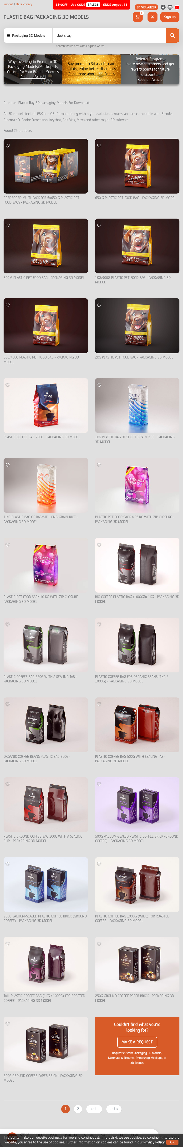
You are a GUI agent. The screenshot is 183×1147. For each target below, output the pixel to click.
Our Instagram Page (170, 7)
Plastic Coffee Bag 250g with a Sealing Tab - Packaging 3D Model (40, 679)
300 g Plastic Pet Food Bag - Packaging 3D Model (44, 278)
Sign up (170, 17)
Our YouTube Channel (176, 7)
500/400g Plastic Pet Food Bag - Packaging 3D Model (41, 359)
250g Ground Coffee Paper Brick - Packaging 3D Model (134, 998)
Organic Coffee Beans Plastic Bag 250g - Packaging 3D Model (37, 759)
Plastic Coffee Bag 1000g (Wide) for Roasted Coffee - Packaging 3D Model (132, 918)
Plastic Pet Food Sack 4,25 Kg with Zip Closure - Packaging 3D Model (134, 519)
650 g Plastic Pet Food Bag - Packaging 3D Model (135, 198)
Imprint (8, 4)
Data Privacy (24, 4)
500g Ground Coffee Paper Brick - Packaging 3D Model (43, 1078)
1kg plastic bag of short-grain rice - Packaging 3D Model (135, 439)
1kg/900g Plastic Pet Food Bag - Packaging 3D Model (133, 280)
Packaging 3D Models (28, 35)
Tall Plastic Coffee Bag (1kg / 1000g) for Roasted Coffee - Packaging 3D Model (44, 998)
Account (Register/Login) (152, 17)
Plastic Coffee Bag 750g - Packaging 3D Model (42, 437)
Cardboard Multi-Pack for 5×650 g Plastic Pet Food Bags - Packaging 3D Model (41, 200)
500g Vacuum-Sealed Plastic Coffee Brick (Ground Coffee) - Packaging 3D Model (136, 839)
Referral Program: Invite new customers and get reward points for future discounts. (150, 69)
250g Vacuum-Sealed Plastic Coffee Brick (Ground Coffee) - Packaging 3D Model (45, 918)
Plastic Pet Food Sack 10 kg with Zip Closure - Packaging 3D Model (42, 599)
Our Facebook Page (163, 7)
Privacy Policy (154, 1142)
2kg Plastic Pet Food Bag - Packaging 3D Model (134, 357)
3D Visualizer (146, 7)
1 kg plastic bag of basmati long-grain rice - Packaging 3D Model (41, 519)
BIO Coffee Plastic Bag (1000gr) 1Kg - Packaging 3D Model (137, 599)
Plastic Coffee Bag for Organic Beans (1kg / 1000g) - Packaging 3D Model (131, 679)
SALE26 (93, 4)
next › (94, 1109)
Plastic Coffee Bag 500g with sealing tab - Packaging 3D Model (130, 759)
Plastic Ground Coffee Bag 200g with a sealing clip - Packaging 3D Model (43, 839)
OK (172, 1142)
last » (114, 1109)
